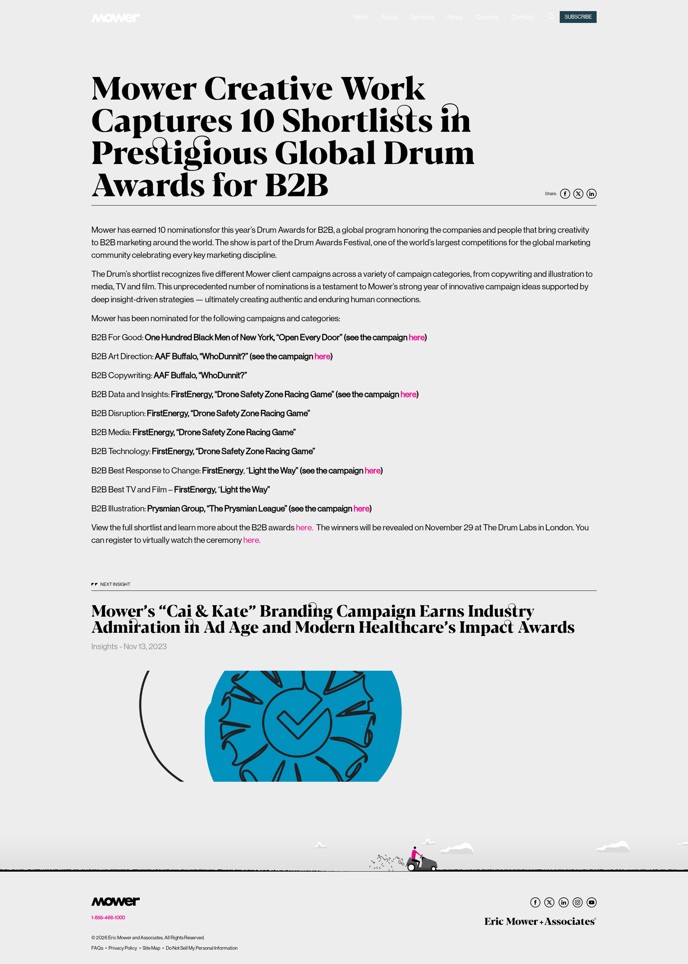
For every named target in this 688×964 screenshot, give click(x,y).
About (389, 17)
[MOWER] (115, 19)
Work (361, 17)
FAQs (97, 948)
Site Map (151, 948)
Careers (487, 17)
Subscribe (578, 17)
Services (422, 17)
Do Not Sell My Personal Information (202, 948)
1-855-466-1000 (108, 918)
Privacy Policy (123, 948)
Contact (522, 17)
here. (305, 527)
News (455, 17)
